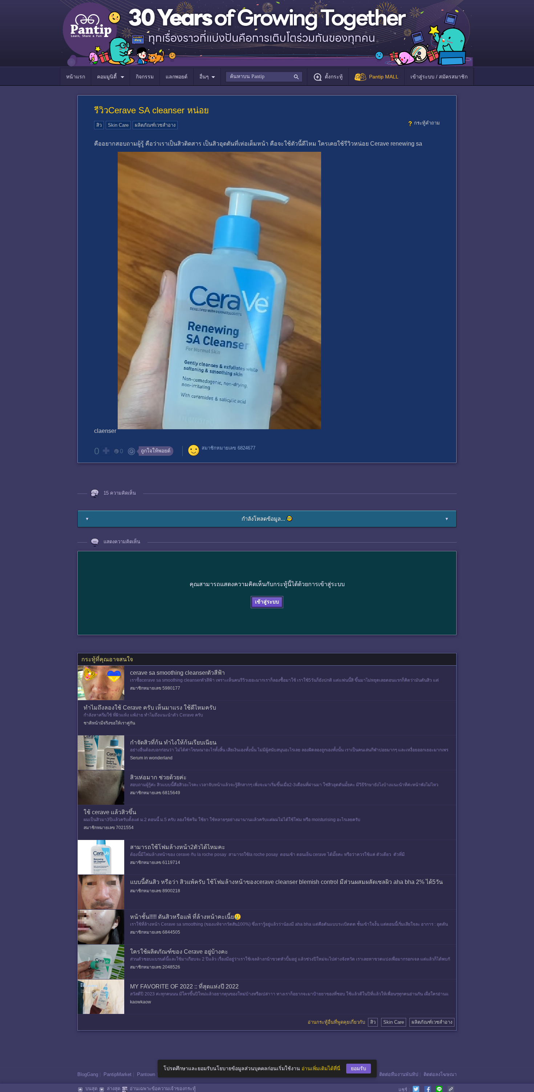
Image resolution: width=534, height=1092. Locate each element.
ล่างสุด (113, 1088)
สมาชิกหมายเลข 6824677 (228, 448)
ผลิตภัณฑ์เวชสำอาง (155, 125)
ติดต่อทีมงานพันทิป (398, 1074)
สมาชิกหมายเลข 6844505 (155, 932)
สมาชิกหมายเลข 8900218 (155, 890)
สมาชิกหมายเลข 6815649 (155, 792)
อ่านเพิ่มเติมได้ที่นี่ (321, 1068)
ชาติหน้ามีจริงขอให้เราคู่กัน (109, 723)
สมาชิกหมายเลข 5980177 (155, 688)
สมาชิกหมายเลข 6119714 (155, 862)
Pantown (146, 1074)
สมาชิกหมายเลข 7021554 (109, 827)
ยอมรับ (358, 1068)
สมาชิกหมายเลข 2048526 (155, 967)
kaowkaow (140, 1001)
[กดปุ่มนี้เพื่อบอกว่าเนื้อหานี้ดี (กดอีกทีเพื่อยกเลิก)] (106, 450)
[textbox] (264, 76)
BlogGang (87, 1074)
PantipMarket (118, 1074)
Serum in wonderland (151, 757)
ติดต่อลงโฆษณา (440, 1074)
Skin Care (118, 125)
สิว (99, 125)
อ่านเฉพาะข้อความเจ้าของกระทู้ (163, 1088)
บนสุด (91, 1088)
